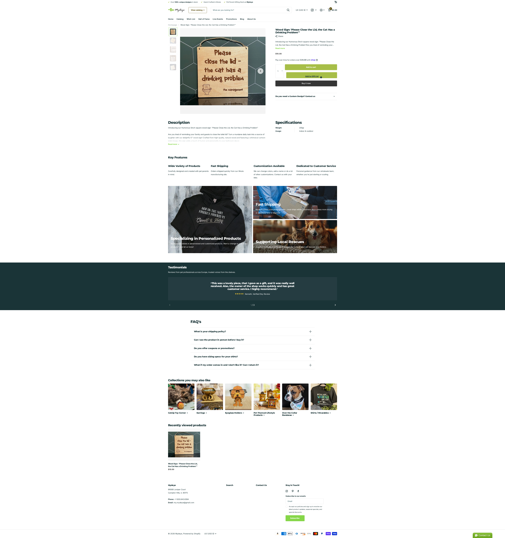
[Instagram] (287, 491)
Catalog (180, 19)
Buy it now (306, 83)
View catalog (197, 10)
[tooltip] (321, 77)
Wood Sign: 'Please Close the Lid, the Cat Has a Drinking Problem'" (183, 465)
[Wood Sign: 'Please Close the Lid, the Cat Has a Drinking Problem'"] (184, 444)
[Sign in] (322, 10)
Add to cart (311, 67)
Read (172, 144)
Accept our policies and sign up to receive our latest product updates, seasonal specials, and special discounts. (305, 509)
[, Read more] (314, 10)
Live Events (218, 19)
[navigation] (173, 31)
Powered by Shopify (191, 534)
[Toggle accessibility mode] (335, 2)
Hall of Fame (204, 19)
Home (170, 19)
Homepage (172, 25)
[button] (283, 67)
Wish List (191, 19)
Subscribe (295, 518)
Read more (280, 48)
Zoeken (288, 10)
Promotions (231, 19)
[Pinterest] (293, 491)
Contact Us (261, 485)
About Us (251, 19)
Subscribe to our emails (296, 496)
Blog (242, 19)
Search (229, 485)
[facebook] (298, 491)
